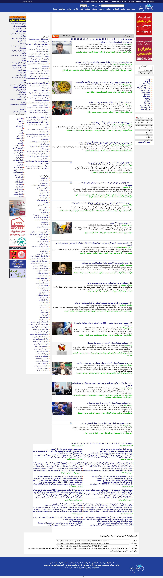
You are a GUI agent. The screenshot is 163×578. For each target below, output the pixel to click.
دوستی (85, 373)
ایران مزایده (122, 500)
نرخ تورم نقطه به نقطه (40, 341)
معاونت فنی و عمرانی (41, 349)
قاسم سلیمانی (113, 196)
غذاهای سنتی (90, 92)
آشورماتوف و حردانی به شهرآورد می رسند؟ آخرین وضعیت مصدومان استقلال (56, 511)
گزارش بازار (44, 307)
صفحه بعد (128, 39)
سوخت (89, 253)
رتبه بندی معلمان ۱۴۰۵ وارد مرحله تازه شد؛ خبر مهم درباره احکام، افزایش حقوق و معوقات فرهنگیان (49, 470)
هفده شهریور (44, 305)
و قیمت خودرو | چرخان (68, 473)
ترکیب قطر (44, 249)
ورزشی (101, 9)
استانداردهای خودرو (41, 351)
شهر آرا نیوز (128, 365)
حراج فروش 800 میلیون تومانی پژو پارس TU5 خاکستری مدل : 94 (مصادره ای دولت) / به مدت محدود (98, 505)
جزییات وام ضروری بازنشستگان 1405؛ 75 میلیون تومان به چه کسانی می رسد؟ (56, 492)
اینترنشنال (129, 433)
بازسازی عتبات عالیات (87, 210)
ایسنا (130, 44)
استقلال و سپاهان (42, 273)
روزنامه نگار (108, 433)
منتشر (94, 112)
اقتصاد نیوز (19, 196)
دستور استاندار (97, 253)
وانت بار (23, 82)
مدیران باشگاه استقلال (40, 266)
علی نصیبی (44, 222)
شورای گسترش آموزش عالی (38, 234)
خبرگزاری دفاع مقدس (125, 64)
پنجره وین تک (21, 72)
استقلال (20, 162)
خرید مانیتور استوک (19, 87)
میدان (122, 112)
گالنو (46, 207)
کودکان (108, 413)
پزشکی (87, 9)
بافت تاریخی (44, 193)
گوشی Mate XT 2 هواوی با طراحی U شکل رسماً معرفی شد (112, 476)
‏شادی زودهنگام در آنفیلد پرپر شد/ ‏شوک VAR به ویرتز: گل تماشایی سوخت (57, 455)
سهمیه (109, 232)
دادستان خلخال (43, 210)
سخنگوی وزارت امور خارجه (123, 395)
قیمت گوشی (22, 41)
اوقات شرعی (130, 1)
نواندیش (129, 305)
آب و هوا (138, 1)
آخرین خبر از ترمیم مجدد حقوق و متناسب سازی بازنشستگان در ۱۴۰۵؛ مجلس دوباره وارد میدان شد (49, 466)
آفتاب (21, 133)
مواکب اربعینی (117, 210)
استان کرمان (110, 52)
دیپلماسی (88, 272)
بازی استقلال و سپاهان (41, 332)
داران (88, 112)
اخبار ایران (19, 155)
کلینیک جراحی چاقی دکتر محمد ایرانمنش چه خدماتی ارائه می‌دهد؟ (60, 523)
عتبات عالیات (64, 210)
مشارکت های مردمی (41, 366)
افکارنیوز (20, 179)
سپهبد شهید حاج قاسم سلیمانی (122, 195)
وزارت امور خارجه (90, 395)
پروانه (114, 291)
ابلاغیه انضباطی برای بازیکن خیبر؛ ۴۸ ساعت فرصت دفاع (63, 505)
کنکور (122, 150)
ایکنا (130, 205)
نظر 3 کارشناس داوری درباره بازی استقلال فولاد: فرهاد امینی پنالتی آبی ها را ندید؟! (37, 85)
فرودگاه (102, 52)
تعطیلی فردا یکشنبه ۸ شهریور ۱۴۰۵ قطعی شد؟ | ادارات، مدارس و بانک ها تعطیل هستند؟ (52, 463)
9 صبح (21, 123)
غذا (119, 92)
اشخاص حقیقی (102, 112)
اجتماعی (108, 9)
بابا (104, 291)
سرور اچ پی (22, 70)
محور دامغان (44, 197)
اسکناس (20, 165)
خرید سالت (22, 97)
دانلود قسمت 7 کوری (75, 521)
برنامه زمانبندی (43, 275)
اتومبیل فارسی (18, 148)
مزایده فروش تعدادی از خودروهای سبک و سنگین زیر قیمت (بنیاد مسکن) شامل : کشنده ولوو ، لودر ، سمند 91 (96, 504)
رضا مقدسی (44, 239)
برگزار (101, 272)
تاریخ (87, 150)
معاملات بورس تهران (41, 356)
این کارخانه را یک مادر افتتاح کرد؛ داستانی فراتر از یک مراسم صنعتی (59, 496)
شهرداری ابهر (43, 244)
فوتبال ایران (44, 251)
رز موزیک (23, 109)
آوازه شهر (19, 138)
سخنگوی (108, 397)
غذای (114, 92)
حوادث (69, 9)
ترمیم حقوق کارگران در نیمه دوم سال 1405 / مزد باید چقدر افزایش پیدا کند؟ (57, 490)
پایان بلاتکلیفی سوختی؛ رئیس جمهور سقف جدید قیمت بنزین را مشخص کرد (57, 478)
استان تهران (44, 183)
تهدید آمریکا (44, 224)
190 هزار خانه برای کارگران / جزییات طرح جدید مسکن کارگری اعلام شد (58, 494)
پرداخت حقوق (43, 317)
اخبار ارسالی (18, 150)
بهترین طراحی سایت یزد (18, 85)
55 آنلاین (20, 118)
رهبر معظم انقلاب (42, 200)
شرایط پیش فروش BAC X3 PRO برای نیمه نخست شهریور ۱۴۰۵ (60, 482)
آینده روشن (19, 145)
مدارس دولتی (43, 195)
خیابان (117, 112)
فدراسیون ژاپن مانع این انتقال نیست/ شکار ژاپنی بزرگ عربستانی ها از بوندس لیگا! (55, 451)
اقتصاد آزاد (72, 486)
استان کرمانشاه (43, 288)
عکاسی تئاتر (112, 172)
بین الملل (62, 9)
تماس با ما (121, 1)
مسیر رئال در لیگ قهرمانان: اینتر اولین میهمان (117, 468)
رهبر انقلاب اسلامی (41, 353)
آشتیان (130, 70)
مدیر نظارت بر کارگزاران (40, 327)
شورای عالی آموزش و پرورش (38, 324)
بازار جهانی (44, 314)
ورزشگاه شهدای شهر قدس (39, 334)
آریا (22, 128)
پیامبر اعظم (44, 312)
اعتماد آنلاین (19, 175)
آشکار (21, 131)
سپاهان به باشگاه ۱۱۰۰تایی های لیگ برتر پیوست (66, 504)
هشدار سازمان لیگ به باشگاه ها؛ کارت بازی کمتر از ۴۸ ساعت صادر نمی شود (57, 507)
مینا (100, 291)
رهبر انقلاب (44, 178)
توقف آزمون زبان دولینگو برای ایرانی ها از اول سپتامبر (114, 480)
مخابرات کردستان (42, 236)
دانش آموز (128, 150)
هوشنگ (76, 272)
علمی (81, 9)
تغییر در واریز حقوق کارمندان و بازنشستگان (118, 496)
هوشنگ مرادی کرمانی (124, 130)
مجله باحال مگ (21, 31)
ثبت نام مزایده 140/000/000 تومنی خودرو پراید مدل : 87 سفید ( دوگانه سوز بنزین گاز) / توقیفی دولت (99, 507)
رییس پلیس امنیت (42, 278)
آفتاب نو (20, 136)
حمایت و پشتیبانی (42, 368)
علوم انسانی (114, 150)
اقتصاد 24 (19, 184)
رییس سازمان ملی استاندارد (39, 261)
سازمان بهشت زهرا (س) (40, 268)
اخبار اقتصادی (18, 153)
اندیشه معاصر (127, 247)
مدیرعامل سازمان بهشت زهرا (38, 258)
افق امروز (19, 177)
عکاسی (100, 172)
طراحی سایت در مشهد (18, 46)
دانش (92, 150)
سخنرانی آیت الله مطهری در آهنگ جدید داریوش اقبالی (114, 521)
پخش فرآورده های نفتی (114, 311)
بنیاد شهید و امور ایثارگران (70, 70)
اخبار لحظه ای (18, 160)
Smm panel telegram (18, 24)
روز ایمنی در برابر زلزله (40, 215)
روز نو (130, 225)
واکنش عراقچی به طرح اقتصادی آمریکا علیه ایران (115, 492)
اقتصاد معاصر (18, 194)
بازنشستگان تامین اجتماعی (39, 322)
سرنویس (123, 459)
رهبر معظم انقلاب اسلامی (39, 185)
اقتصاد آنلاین (19, 189)
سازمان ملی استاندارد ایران (39, 256)
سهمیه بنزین (128, 232)
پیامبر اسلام (44, 302)
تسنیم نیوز (128, 265)
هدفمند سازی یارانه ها (41, 217)
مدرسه (79, 373)
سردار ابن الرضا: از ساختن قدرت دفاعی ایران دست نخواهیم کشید (110, 466)
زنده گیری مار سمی (41, 219)
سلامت (81, 335)
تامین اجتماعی (43, 297)
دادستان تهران (43, 293)
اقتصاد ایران (19, 192)
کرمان (125, 52)
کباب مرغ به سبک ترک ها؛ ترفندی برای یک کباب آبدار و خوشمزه (111, 525)
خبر (144, 1)
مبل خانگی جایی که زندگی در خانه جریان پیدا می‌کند (65, 525)
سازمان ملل (88, 130)
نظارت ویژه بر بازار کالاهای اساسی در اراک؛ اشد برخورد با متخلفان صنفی (108, 457)
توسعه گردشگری (42, 295)
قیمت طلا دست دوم (19, 28)
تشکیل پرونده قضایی (41, 358)
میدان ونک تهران (42, 227)
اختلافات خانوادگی (42, 271)
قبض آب (45, 202)
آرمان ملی (19, 126)
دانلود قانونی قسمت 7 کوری (72, 519)
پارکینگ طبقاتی (43, 280)
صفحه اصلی (150, 1)
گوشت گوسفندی (101, 92)
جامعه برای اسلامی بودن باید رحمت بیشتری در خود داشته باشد (111, 453)
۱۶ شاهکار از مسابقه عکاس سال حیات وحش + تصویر (114, 478)
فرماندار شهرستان (102, 70)
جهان (119, 172)
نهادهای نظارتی (43, 285)
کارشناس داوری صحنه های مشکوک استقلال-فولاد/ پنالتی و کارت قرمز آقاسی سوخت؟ (104, 494)
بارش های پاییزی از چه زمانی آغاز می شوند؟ (117, 482)
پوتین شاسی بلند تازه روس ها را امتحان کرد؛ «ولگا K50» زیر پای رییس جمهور (106, 519)
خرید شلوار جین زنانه (19, 38)
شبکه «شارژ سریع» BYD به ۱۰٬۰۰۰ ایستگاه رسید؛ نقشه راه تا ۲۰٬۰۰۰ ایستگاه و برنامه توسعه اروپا (49, 480)
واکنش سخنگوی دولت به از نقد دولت (70, 453)
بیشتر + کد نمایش (144, 142)
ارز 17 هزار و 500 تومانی (39, 246)
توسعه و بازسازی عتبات (103, 210)
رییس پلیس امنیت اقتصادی (39, 263)
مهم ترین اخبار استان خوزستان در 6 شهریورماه (116, 449)
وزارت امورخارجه (110, 130)
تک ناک (124, 473)
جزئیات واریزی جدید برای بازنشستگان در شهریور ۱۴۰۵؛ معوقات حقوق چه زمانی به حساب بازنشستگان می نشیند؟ (44, 465)
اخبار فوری (19, 157)
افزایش (82, 253)
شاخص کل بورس (42, 254)
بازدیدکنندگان (44, 290)
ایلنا (131, 345)
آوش (21, 140)
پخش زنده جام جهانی (19, 65)
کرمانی (123, 92)
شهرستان (123, 70)
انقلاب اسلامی (43, 180)
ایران (85, 433)
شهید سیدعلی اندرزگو (41, 344)
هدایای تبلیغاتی (21, 94)
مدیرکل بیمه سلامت (100, 335)
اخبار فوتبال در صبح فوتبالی (74, 500)
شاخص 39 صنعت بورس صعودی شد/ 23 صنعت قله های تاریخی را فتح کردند (107, 455)
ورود (30, 1)
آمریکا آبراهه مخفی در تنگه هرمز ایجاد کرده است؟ (115, 497)
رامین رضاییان (43, 190)
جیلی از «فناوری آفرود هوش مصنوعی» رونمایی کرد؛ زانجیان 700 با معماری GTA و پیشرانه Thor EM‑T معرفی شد (44, 484)
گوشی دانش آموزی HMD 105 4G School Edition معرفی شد (111, 484)
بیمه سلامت (118, 335)
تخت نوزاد (23, 48)
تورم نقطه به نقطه (42, 361)
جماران (129, 285)
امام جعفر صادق (42, 188)
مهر (131, 104)
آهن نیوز (20, 143)
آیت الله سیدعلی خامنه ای (88, 195)
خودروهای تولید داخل (41, 346)
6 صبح (21, 121)
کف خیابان (128, 112)
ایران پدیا (23, 43)
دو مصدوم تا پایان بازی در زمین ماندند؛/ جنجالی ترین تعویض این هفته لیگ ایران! (106, 465)
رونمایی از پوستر (100, 353)
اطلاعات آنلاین (18, 172)
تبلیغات (74, 513)
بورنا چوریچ (44, 212)
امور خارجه (127, 397)
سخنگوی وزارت (78, 395)
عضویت (25, 1)
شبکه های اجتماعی (42, 371)
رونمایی (129, 355)
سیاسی (123, 9)
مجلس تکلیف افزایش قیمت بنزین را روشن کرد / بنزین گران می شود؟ (58, 497)
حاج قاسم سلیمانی (104, 195)
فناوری (76, 9)
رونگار (130, 425)
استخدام (114, 1)
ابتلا (96, 433)
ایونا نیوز (129, 84)
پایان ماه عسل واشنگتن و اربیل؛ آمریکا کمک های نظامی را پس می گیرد (108, 517)
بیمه (91, 335)
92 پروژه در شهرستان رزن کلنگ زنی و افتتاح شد (116, 451)
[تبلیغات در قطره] (17, 21)
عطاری (24, 60)
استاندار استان (85, 70)
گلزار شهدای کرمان (100, 196)
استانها (55, 9)
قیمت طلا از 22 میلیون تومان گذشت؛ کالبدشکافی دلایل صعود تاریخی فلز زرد (57, 517)
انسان (46, 229)
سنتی (110, 92)
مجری (101, 433)
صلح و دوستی (98, 130)
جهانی (130, 172)
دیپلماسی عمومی (110, 272)
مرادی (69, 130)
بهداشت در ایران (42, 241)
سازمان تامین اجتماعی (40, 339)
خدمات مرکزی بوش (19, 111)
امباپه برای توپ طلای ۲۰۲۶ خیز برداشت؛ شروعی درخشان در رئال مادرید (58, 509)
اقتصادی (116, 9)
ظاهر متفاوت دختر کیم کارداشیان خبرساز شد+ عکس (115, 523)
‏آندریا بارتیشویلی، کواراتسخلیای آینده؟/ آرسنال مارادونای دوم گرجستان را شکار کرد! (104, 463)
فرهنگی (94, 9)
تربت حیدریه (44, 310)
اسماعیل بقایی (117, 397)
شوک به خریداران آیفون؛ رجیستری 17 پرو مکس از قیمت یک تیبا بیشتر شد (37, 168)
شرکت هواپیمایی (81, 52)
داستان (80, 130)
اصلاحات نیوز (18, 170)
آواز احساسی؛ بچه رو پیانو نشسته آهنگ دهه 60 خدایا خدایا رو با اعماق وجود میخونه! (37, 136)
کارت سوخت (118, 253)
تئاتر (105, 172)
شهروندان (103, 232)
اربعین (77, 210)
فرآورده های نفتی (90, 311)
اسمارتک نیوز (18, 167)
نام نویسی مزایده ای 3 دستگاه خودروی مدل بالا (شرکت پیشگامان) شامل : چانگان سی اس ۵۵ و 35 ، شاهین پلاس (95, 509)
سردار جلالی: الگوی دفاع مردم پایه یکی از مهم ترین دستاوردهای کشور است (107, 470)
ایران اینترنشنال (119, 433)
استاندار (118, 52)
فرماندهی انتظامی (42, 363)
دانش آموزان (105, 150)
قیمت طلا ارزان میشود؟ (40, 90)
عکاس (125, 172)
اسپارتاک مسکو (43, 205)
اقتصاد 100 (19, 182)
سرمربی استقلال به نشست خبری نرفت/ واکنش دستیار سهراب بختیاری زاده (107, 490)
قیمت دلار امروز (20, 75)
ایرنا (130, 165)
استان (130, 52)
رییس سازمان (43, 319)
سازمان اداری (43, 300)
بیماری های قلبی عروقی (40, 336)
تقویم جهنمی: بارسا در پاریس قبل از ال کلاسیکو (66, 449)
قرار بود (91, 433)
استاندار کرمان (93, 52)
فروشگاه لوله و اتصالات (18, 63)
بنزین (86, 232)
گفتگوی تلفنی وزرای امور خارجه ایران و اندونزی (66, 457)
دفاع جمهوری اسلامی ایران (39, 232)
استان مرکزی (114, 70)
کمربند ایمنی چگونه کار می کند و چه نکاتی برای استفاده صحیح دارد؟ (59, 476)
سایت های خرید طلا (19, 26)
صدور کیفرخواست (42, 283)
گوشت (130, 92)
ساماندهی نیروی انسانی (40, 329)
